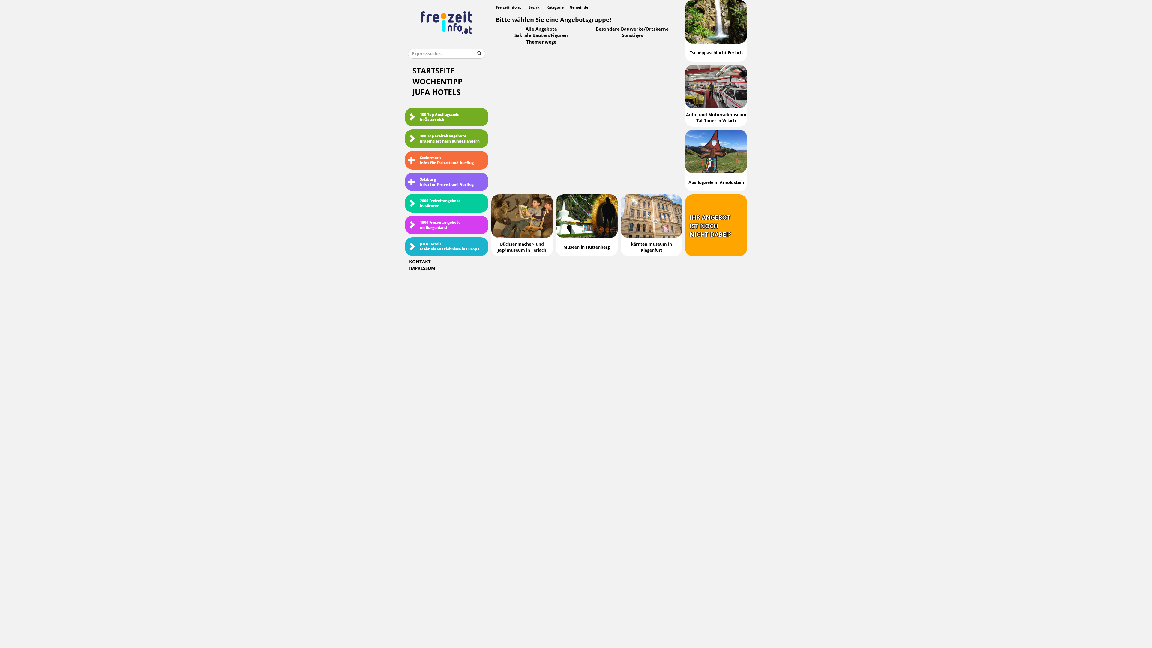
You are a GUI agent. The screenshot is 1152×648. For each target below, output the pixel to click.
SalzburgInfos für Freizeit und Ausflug (447, 182)
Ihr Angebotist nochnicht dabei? (710, 226)
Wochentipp (437, 81)
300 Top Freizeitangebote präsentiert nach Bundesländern (450, 138)
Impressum (422, 268)
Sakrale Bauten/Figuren (541, 35)
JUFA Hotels (436, 92)
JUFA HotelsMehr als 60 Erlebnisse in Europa (449, 246)
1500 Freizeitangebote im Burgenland (440, 225)
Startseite (433, 71)
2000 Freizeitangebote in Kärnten (440, 203)
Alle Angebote (541, 29)
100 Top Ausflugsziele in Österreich (439, 117)
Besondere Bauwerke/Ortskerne (632, 29)
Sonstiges (632, 35)
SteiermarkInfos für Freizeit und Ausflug (447, 160)
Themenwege (541, 42)
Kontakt (420, 262)
